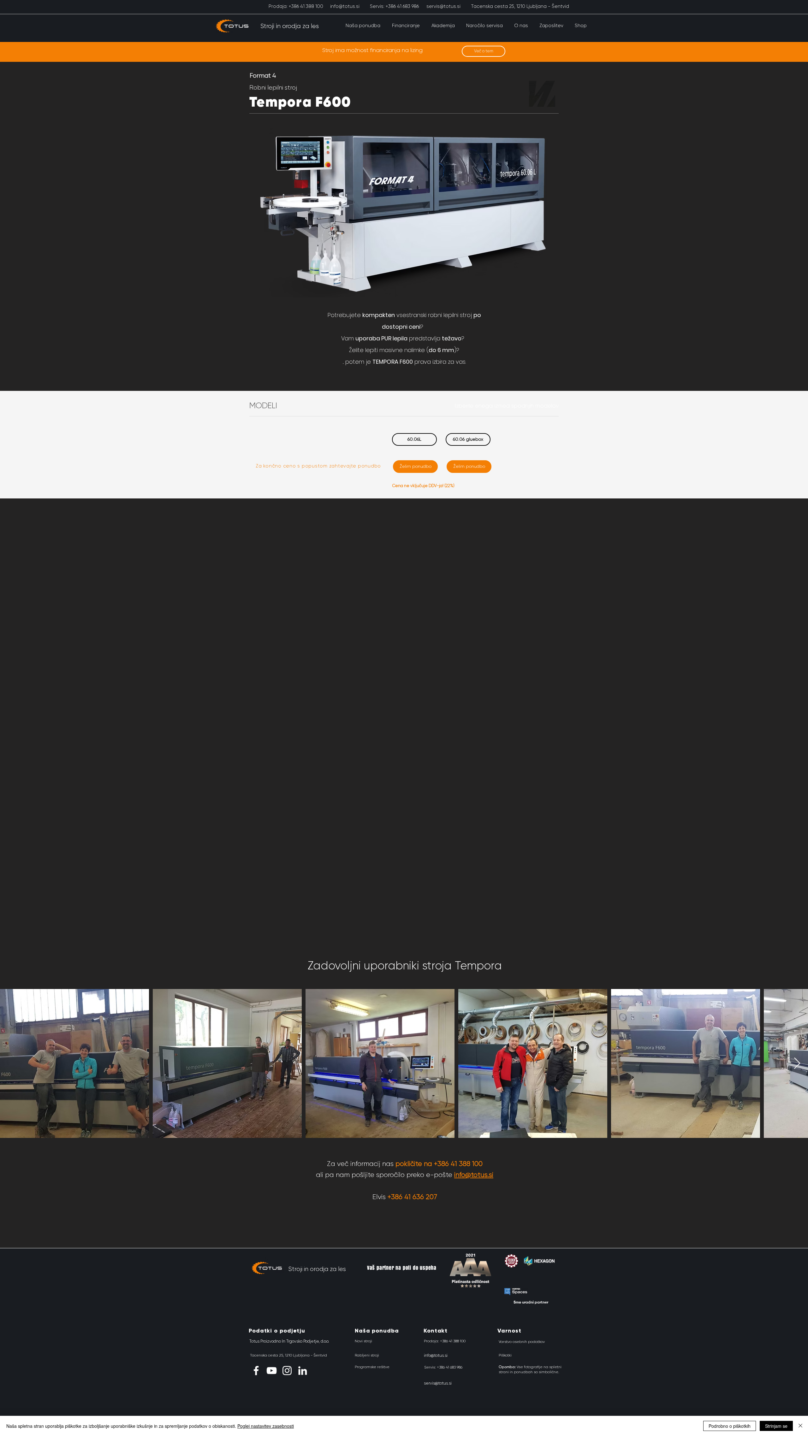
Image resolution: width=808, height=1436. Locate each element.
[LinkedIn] (302, 1370)
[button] (363, 25)
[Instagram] (287, 1370)
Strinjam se (776, 1426)
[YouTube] (271, 1370)
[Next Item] (797, 1063)
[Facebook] (256, 1370)
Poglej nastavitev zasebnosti (265, 1426)
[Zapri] (800, 1426)
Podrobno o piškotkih (730, 1426)
